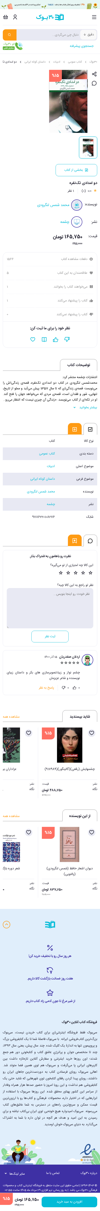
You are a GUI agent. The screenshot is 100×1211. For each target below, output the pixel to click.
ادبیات (56, 62)
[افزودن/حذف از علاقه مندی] (91, 733)
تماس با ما (53, 1173)
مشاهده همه (11, 717)
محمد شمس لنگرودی (53, 205)
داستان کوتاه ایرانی (35, 62)
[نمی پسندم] (64, 688)
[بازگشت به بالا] (6, 924)
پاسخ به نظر (46, 688)
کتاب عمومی (75, 62)
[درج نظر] (94, 83)
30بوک (93, 62)
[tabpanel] (50, 479)
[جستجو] (10, 35)
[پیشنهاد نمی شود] (67, 339)
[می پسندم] (75, 688)
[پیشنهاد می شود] (56, 339)
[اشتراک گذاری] (94, 74)
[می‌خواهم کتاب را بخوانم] (44, 339)
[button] (9, 761)
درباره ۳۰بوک (89, 1173)
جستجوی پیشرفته (81, 46)
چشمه (64, 222)
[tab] (90, 429)
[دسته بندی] (94, 17)
